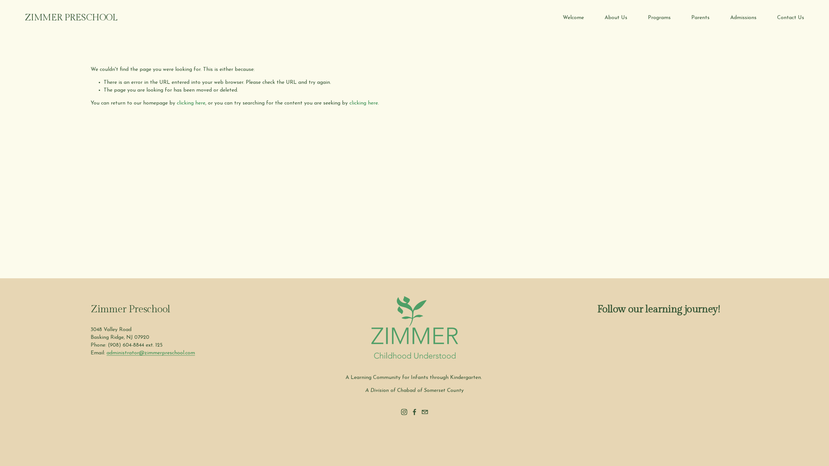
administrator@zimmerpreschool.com (151, 353)
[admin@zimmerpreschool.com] (425, 412)
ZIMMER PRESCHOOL (71, 17)
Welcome (573, 17)
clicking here (191, 103)
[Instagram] (404, 412)
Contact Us (790, 17)
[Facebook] (414, 412)
